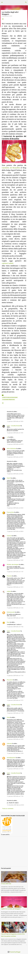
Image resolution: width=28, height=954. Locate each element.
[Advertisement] (14, 851)
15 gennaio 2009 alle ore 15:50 (15, 768)
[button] (3, 19)
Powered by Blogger (14, 952)
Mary (8, 622)
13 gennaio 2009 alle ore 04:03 (15, 508)
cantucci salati (7, 263)
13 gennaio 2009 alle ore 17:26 (15, 675)
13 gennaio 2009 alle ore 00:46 (15, 473)
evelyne (9, 591)
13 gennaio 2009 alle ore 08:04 (15, 531)
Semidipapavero (11, 757)
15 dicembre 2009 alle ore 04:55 (15, 805)
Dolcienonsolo (11, 612)
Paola (8, 717)
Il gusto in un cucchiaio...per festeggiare (11, 908)
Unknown (9, 743)
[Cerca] (26, 2)
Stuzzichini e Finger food (8, 399)
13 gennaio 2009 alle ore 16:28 (15, 618)
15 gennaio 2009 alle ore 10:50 (15, 739)
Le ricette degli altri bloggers (9, 397)
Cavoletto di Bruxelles (11, 168)
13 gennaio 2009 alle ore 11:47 (15, 571)
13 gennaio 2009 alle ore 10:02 (15, 560)
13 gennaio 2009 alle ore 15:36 (15, 607)
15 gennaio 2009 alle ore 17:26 (15, 796)
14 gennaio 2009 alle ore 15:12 (15, 700)
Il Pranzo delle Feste (6, 883)
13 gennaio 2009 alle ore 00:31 (15, 457)
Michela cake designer (13, 564)
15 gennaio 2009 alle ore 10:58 (15, 753)
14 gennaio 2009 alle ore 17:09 (15, 713)
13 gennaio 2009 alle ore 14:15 (15, 587)
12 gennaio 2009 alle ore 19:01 (15, 432)
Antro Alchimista (11, 448)
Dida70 (9, 478)
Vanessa (9, 535)
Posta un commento (7, 808)
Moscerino (10, 679)
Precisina (9, 576)
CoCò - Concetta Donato (13, 425)
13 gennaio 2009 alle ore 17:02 (15, 626)
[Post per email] (3, 395)
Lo (7, 437)
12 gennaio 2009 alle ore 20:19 (15, 444)
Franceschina (10, 512)
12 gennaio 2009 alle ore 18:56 (15, 421)
